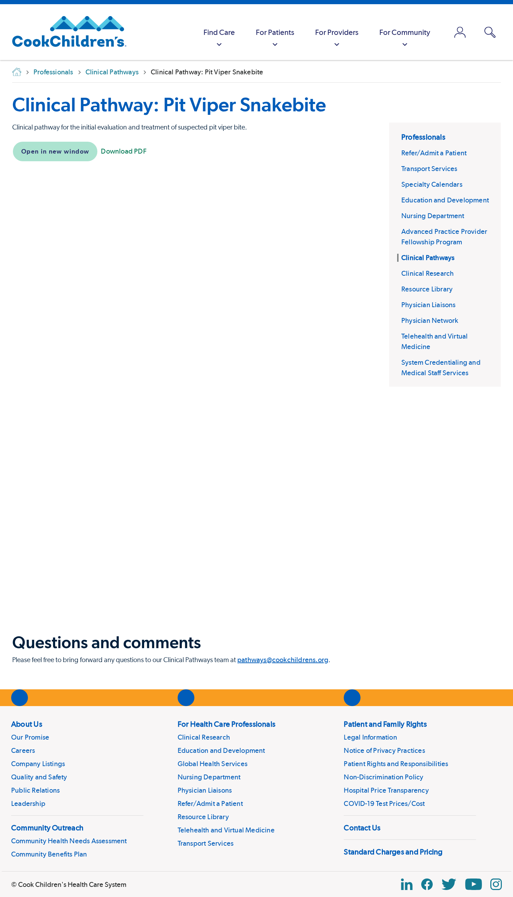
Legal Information (370, 737)
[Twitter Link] (448, 884)
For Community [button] (404, 32)
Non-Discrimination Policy (383, 777)
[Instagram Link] (496, 884)
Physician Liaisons (428, 305)
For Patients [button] (275, 32)
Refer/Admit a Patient (434, 153)
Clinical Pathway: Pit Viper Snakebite (169, 104)
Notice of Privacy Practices (384, 750)
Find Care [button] (219, 32)
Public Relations (35, 790)
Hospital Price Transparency (386, 790)
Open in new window (55, 151)
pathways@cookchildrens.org (282, 659)
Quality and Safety (39, 777)
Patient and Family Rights (385, 723)
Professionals (423, 136)
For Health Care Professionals (226, 723)
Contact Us (362, 827)
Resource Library (427, 289)
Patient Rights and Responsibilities (396, 763)
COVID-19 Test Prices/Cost (384, 803)
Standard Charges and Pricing (393, 851)
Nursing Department (432, 216)
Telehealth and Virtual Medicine (226, 830)
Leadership (28, 803)
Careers (23, 750)
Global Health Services (212, 763)
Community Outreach (47, 827)
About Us (26, 723)
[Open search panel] (490, 32)
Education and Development (445, 200)
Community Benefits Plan (49, 854)
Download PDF (123, 151)
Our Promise (30, 737)
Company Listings (38, 763)
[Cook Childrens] (65, 32)
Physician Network (429, 320)
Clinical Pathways (427, 257)
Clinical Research (427, 273)
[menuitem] (219, 32)
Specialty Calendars (431, 184)
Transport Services (429, 168)
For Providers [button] (336, 32)
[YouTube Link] (473, 884)
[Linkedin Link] (407, 884)
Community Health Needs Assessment (69, 841)
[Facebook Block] (427, 884)
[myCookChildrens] (460, 32)
